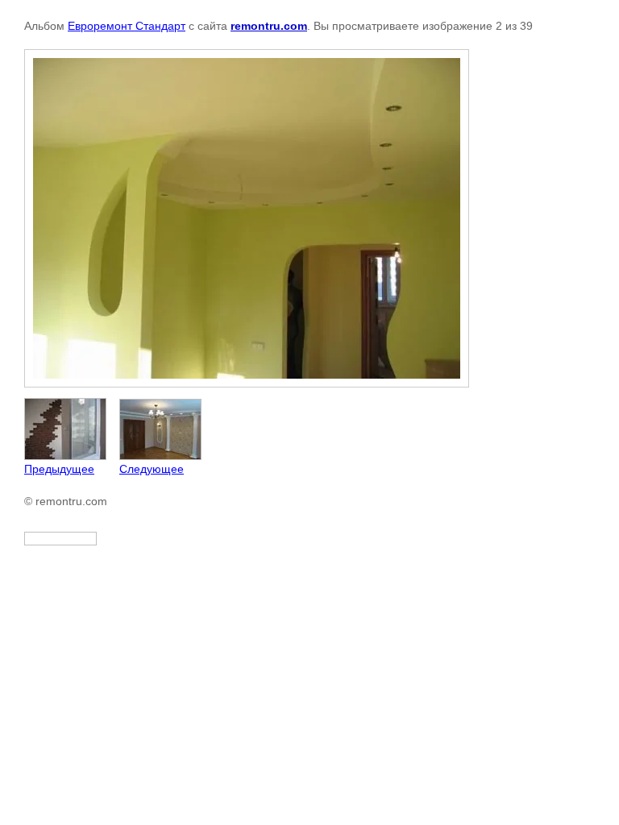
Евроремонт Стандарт (126, 25)
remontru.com (269, 25)
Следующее (151, 468)
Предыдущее (59, 468)
